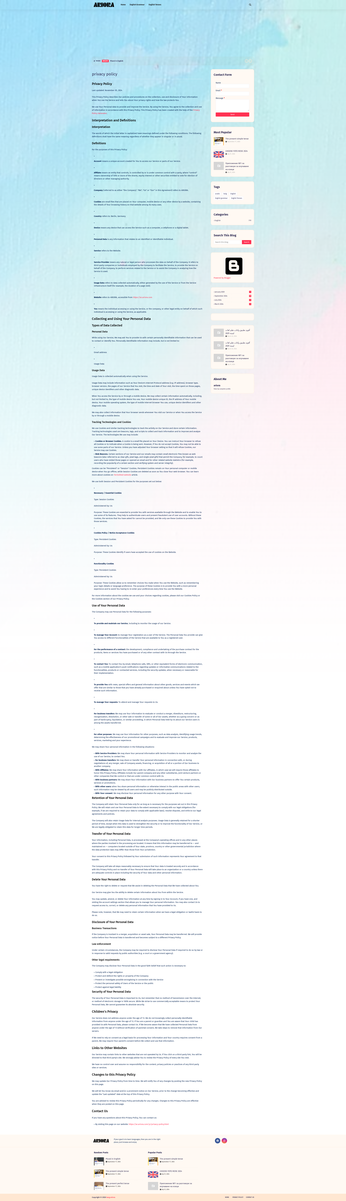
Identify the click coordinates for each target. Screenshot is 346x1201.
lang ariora (110, 1197)
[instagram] (224, 1140)
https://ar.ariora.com (142, 297)
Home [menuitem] (123, 5)
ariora (217, 385)
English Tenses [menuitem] (155, 5)
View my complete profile (222, 389)
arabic (217, 194)
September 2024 (233, 296)
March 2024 (233, 304)
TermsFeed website (122, 475)
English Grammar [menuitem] (137, 5)
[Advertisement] (173, 32)
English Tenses (236, 198)
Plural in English (113, 1159)
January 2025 (233, 292)
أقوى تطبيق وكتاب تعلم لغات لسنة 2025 (237, 331)
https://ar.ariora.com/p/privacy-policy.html (149, 1124)
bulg (225, 194)
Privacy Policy (237, 1197)
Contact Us (250, 1197)
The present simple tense (120, 61)
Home (227, 1197)
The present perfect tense (117, 1183)
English (233, 194)
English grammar (221, 198)
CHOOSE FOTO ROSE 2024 (236, 151)
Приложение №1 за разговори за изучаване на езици (237, 166)
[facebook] (217, 1140)
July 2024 (233, 300)
